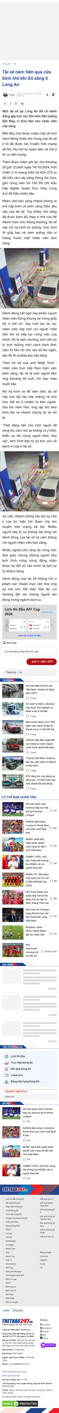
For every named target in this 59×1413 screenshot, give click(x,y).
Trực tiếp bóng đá (13, 1214)
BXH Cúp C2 (11, 1290)
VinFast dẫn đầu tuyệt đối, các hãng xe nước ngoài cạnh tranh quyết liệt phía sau (40, 744)
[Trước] (7, 625)
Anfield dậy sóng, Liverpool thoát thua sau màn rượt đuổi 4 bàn (37, 827)
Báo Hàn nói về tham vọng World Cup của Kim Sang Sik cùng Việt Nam (37, 915)
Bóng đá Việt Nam (13, 1271)
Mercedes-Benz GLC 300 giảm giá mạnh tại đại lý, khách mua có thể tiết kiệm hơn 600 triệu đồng (41, 725)
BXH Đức (10, 1294)
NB (55, 881)
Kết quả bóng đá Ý (47, 1211)
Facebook (47, 1328)
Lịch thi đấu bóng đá (15, 1199)
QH (55, 810)
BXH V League (12, 1302)
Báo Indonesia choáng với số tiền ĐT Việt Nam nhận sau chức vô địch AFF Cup (33, 950)
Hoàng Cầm (51, 951)
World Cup (10, 1249)
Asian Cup (10, 1256)
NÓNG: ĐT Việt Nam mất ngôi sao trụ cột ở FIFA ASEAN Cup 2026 (37, 880)
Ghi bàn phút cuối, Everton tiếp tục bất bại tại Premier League (37, 809)
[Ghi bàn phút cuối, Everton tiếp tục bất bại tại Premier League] (12, 809)
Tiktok (45, 1338)
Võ (41, 1268)
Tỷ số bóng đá (12, 1210)
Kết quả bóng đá (13, 1203)
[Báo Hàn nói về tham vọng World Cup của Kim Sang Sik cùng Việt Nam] (12, 915)
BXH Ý (8, 1283)
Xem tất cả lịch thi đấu (29, 635)
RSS (44, 1335)
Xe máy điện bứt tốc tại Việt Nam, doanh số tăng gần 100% (40, 689)
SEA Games (11, 1264)
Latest (6, 1310)
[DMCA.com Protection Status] (20, 1403)
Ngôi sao (10, 1096)
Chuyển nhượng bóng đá (16, 1218)
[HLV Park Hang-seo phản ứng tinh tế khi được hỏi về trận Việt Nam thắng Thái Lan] (12, 897)
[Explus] (29, 648)
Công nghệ (17, 1310)
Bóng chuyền (46, 1252)
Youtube (46, 1325)
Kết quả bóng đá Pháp (47, 1231)
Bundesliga (11, 1241)
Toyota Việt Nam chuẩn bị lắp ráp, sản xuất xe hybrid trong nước (41, 762)
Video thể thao (12, 1222)
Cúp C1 (9, 1229)
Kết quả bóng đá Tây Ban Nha (47, 1217)
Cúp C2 (9, 1260)
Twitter (45, 1331)
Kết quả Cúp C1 (47, 1199)
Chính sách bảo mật (11, 1376)
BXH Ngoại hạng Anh (15, 1275)
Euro (8, 1252)
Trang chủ (6, 64)
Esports (43, 1260)
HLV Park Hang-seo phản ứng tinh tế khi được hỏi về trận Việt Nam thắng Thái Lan (37, 897)
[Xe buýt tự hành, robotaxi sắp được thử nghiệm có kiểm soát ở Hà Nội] (12, 709)
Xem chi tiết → (47, 612)
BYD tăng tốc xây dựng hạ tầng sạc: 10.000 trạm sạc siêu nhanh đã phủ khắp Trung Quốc (41, 780)
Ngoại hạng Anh (13, 1226)
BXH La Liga (11, 1279)
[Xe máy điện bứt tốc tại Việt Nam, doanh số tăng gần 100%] (12, 691)
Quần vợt (44, 1256)
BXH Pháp (10, 1298)
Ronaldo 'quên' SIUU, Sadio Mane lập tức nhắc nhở (36, 931)
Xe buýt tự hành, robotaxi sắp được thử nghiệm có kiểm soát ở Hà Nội (40, 707)
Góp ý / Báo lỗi (41, 661)
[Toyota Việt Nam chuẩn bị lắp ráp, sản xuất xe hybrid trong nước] (12, 763)
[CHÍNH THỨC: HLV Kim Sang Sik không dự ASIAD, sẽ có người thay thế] (12, 862)
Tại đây (24, 1379)
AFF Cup (9, 1268)
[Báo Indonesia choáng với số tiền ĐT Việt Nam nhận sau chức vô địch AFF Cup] (12, 950)
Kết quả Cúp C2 (47, 1236)
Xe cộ (42, 1264)
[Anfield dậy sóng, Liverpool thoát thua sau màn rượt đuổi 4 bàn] (12, 827)
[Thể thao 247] (15, 1189)
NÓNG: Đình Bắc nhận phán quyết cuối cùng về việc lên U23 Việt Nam (37, 845)
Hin (55, 828)
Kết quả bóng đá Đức (47, 1224)
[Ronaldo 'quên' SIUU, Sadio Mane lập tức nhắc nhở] (12, 932)
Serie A (9, 1237)
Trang (33, 698)
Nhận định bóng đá (14, 1206)
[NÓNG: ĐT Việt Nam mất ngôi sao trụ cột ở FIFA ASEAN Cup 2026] (12, 880)
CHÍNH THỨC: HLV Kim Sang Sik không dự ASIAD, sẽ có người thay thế (37, 862)
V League (10, 1245)
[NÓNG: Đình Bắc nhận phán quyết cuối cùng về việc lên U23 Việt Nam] (12, 844)
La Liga (9, 1233)
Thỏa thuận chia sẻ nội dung (14, 1372)
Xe (14, 64)
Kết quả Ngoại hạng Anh (46, 1204)
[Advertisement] (29, 31)
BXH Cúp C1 (11, 1287)
